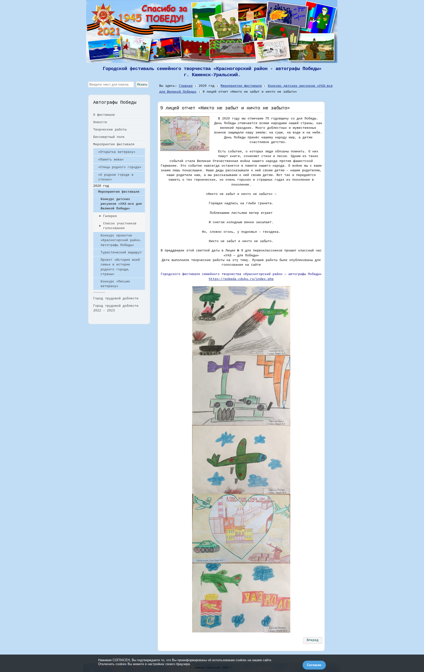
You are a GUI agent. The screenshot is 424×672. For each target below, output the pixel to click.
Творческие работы (110, 129)
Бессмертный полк (109, 137)
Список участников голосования (119, 226)
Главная (186, 86)
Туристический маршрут (121, 252)
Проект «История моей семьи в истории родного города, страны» (120, 267)
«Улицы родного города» (119, 167)
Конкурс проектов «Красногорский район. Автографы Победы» (121, 240)
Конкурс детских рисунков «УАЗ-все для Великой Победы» (121, 203)
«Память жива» (111, 159)
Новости (100, 122)
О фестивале (104, 115)
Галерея (110, 216)
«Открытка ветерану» (116, 152)
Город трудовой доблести (115, 298)
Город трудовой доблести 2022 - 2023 (115, 308)
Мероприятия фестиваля (113, 144)
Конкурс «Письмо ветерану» (115, 284)
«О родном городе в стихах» (115, 177)
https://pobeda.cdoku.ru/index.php (241, 279)
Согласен (314, 665)
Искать (142, 84)
